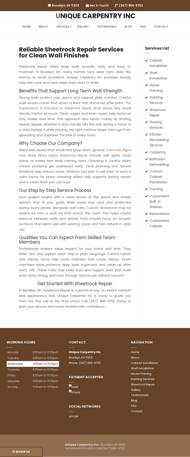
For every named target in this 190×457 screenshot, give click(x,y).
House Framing (141, 374)
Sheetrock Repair (143, 384)
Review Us (23, 452)
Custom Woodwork (101, 208)
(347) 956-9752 (131, 5)
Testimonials (107, 26)
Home (27, 26)
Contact (161, 26)
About (43, 26)
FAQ (143, 26)
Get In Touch (99, 5)
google (74, 416)
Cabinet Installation (144, 363)
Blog (128, 26)
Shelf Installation (142, 368)
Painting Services (142, 379)
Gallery (83, 26)
